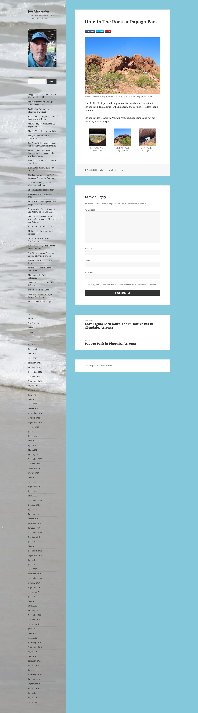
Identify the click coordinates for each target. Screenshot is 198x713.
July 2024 (32, 431)
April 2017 (32, 606)
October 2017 (34, 583)
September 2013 (35, 684)
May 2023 (32, 477)
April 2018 (32, 569)
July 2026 (32, 344)
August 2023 (33, 473)
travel (30, 332)
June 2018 (32, 564)
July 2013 (32, 693)
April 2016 (32, 638)
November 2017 (35, 578)
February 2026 (34, 363)
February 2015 (34, 661)
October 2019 (34, 537)
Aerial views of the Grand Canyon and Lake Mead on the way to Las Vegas (41, 153)
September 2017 (35, 587)
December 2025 (35, 372)
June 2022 (32, 491)
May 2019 (32, 546)
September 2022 (35, 486)
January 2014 (34, 679)
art (29, 314)
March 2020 (33, 518)
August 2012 (33, 697)
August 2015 (33, 651)
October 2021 (34, 505)
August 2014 (33, 665)
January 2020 (34, 528)
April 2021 (32, 509)
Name (88, 248)
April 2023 (32, 482)
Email (88, 260)
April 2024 (32, 445)
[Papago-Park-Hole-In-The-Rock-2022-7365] (148, 137)
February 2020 (34, 523)
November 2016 (35, 615)
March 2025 (33, 408)
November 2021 (35, 500)
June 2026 (32, 349)
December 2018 (35, 551)
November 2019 (35, 532)
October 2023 (34, 463)
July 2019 (32, 541)
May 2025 (32, 399)
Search (31, 77)
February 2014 (34, 674)
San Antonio (33, 323)
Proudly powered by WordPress (99, 365)
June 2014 (32, 670)
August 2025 (33, 385)
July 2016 (32, 628)
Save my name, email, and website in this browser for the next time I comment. (122, 284)
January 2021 (34, 514)
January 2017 (34, 610)
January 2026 (34, 367)
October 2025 (34, 376)
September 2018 (35, 555)
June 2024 (32, 436)
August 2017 (33, 592)
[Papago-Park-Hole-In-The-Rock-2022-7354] (97, 137)
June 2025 (32, 395)
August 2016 (33, 624)
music (30, 318)
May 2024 (32, 440)
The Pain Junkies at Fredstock (41, 190)
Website (89, 272)
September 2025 (35, 381)
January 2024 (34, 454)
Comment (91, 210)
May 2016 (32, 633)
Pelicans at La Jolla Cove (38, 290)
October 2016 (34, 619)
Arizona (120, 170)
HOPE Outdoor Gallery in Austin (42, 226)
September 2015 (35, 647)
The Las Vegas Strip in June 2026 (42, 131)
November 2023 (35, 459)
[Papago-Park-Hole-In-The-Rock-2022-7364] (122, 137)
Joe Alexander (38, 11)
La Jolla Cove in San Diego (39, 301)
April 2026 (32, 358)
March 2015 (33, 656)
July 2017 (32, 596)
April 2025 (32, 404)
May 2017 (32, 601)
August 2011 (33, 702)
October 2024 (34, 418)
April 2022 (32, 496)
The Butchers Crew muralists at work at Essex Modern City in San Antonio (42, 219)
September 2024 (35, 422)
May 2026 (32, 353)
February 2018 (34, 573)
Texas (30, 327)
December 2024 (35, 413)
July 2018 (32, 560)
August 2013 (33, 688)
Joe (102, 170)
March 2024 (33, 450)
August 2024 (33, 427)
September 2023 (35, 468)
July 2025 (32, 390)
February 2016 (34, 642)
